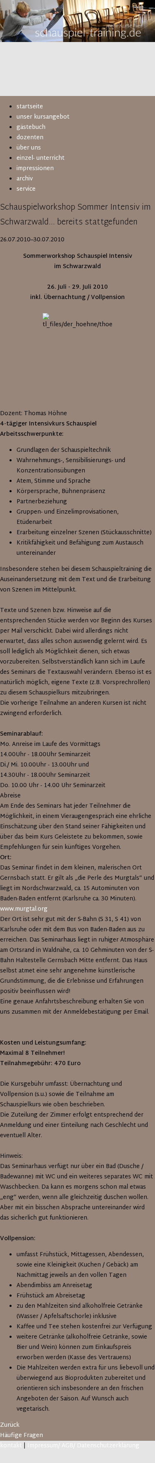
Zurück (9, 1425)
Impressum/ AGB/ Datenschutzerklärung (83, 1446)
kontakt (11, 1446)
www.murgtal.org (24, 909)
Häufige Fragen (21, 1435)
